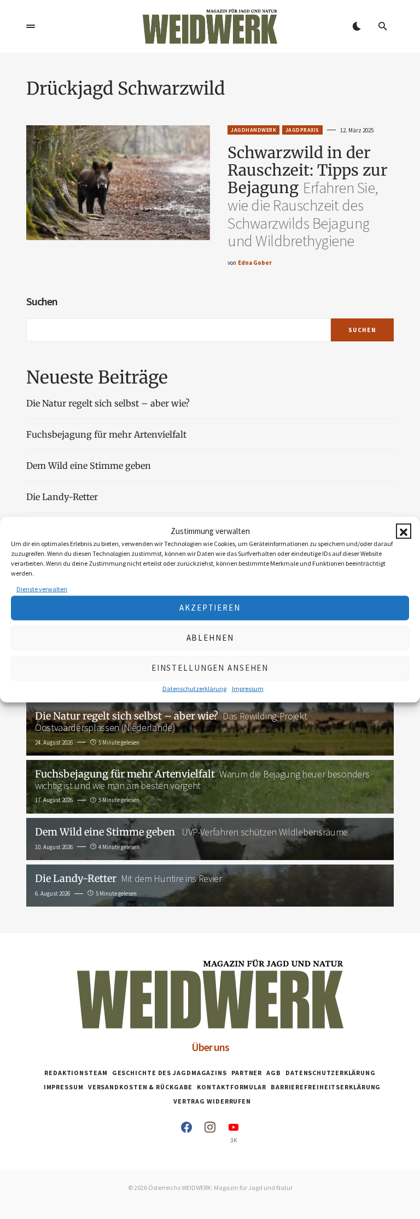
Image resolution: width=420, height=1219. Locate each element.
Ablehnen (210, 637)
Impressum (248, 688)
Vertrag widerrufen (212, 1101)
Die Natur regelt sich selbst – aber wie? (108, 403)
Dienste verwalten (41, 588)
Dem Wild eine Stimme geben (89, 466)
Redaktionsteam (76, 1073)
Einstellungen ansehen (210, 668)
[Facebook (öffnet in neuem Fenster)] (186, 1132)
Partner (246, 1073)
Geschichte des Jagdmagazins (169, 1073)
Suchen (41, 301)
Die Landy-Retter (62, 497)
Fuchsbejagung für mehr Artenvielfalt (106, 434)
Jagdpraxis (302, 129)
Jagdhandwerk (253, 129)
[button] (403, 531)
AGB (273, 1073)
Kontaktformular (231, 1087)
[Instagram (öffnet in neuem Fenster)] (210, 1132)
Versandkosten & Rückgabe (140, 1087)
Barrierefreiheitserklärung (326, 1087)
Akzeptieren (210, 607)
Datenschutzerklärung (194, 688)
